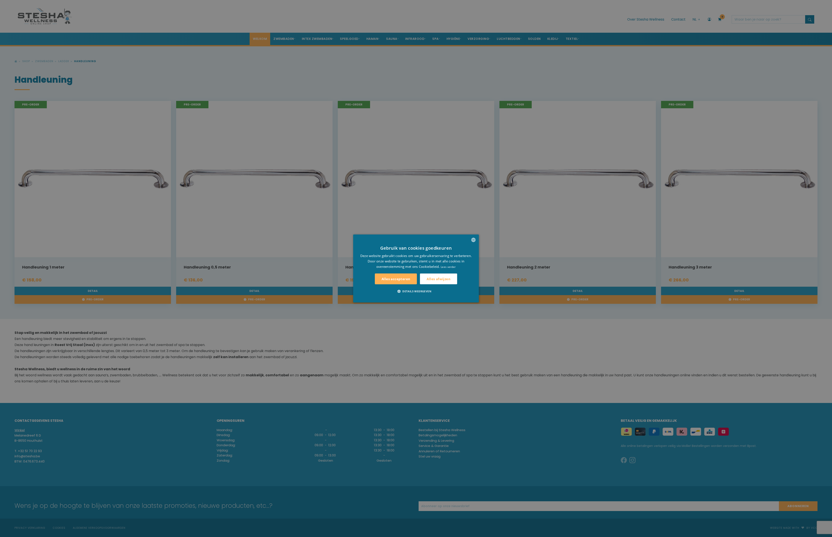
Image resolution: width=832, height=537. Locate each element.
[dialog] (416, 268)
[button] (416, 291)
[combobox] (473, 240)
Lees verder (448, 266)
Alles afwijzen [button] (438, 279)
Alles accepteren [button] (396, 279)
